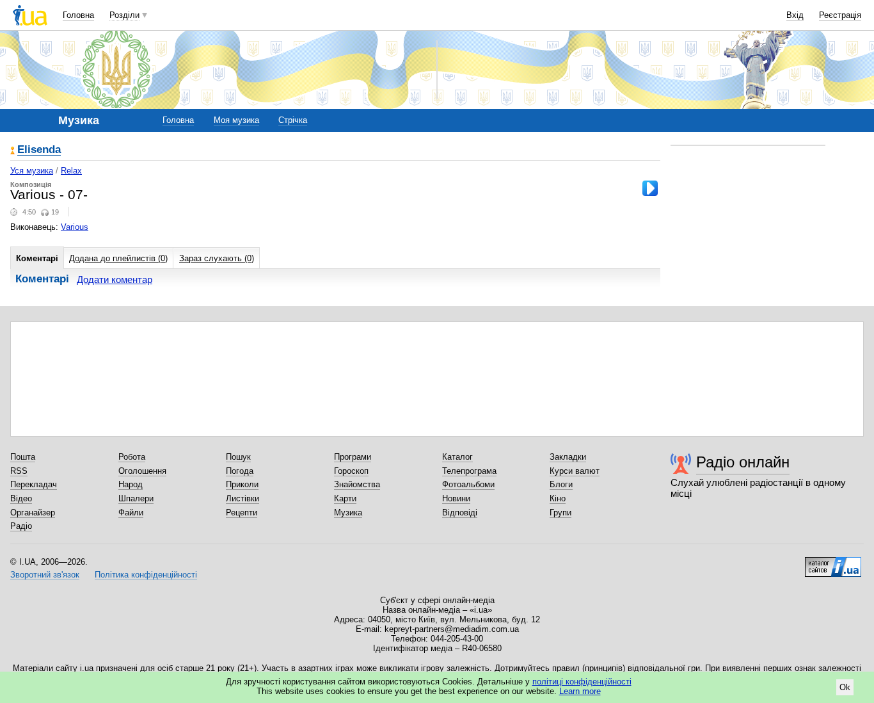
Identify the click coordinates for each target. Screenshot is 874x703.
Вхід (795, 15)
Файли (130, 512)
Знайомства (357, 484)
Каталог (457, 457)
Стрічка (292, 120)
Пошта (22, 457)
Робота (131, 457)
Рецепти (241, 512)
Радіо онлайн (743, 462)
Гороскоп (351, 471)
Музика (348, 512)
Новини (456, 498)
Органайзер (32, 512)
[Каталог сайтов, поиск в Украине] (833, 562)
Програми (352, 457)
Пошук (238, 457)
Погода (239, 471)
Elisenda (39, 150)
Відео (21, 498)
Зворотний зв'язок (44, 574)
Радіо (21, 526)
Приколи (242, 484)
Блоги (561, 484)
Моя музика (236, 120)
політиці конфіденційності (582, 681)
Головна (78, 15)
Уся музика (31, 170)
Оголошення (142, 471)
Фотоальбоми (468, 484)
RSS (19, 471)
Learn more (580, 691)
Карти (345, 498)
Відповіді (459, 512)
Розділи (124, 15)
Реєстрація (840, 15)
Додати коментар (114, 279)
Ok (844, 687)
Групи (560, 512)
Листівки (242, 498)
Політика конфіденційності (146, 574)
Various (74, 227)
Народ (130, 484)
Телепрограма (469, 471)
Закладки (568, 457)
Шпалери (136, 498)
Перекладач (33, 484)
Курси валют (575, 471)
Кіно (558, 498)
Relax (71, 170)
